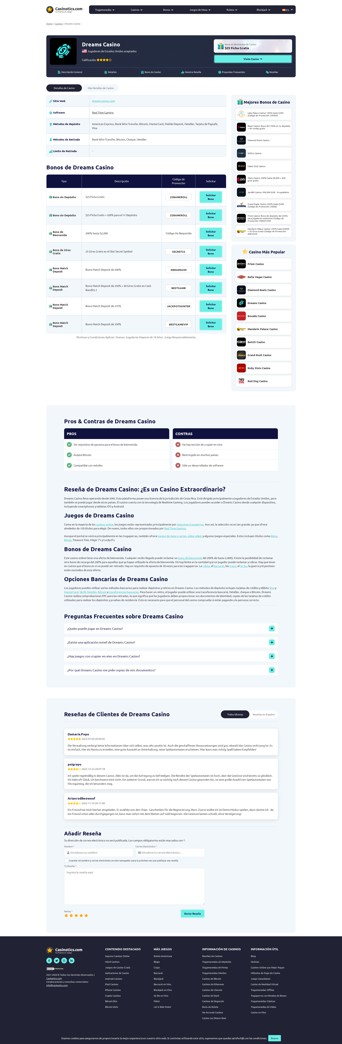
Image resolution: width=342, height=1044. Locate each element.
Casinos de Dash (210, 995)
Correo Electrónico (146, 846)
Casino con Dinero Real (214, 1018)
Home (49, 23)
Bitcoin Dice (111, 1001)
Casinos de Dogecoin (213, 1001)
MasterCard (71, 592)
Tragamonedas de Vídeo (263, 1006)
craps (233, 566)
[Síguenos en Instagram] (64, 960)
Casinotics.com (54, 978)
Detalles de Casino (64, 88)
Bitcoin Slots (111, 1006)
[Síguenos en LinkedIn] (71, 960)
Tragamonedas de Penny (215, 967)
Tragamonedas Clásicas (263, 1001)
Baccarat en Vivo (162, 984)
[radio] (86, 915)
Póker (157, 1001)
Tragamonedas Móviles (214, 972)
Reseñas (274, 71)
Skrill (83, 592)
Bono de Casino (153, 71)
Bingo (67, 540)
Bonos (166, 9)
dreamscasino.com (103, 101)
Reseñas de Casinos (212, 956)
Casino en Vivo (258, 1012)
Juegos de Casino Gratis (117, 967)
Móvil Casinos (112, 961)
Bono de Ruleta (210, 1006)
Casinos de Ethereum (213, 984)
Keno (274, 536)
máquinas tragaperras (190, 524)
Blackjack (262, 9)
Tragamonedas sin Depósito (216, 961)
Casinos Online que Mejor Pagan (267, 967)
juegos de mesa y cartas (172, 536)
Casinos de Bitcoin (211, 978)
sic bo (243, 566)
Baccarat (158, 972)
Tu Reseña (70, 865)
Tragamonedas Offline (262, 989)
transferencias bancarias (124, 592)
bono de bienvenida (190, 558)
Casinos (135, 9)
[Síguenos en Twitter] (56, 960)
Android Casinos (113, 978)
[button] (288, 9)
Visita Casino (251, 58)
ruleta (206, 566)
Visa (271, 587)
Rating (68, 911)
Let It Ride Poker (162, 1006)
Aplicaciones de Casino (117, 972)
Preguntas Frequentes (233, 71)
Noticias (255, 961)
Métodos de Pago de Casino (265, 972)
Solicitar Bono (211, 196)
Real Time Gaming (103, 112)
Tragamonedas (103, 9)
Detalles (112, 71)
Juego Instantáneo (260, 978)
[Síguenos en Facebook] (49, 960)
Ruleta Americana (163, 956)
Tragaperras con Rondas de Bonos (268, 995)
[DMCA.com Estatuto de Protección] (55, 969)
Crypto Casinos (113, 995)
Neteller (92, 592)
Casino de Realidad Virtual (264, 984)
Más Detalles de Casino (101, 88)
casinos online (104, 524)
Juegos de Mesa (198, 9)
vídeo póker (195, 536)
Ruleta (230, 9)
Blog (253, 956)
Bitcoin (102, 592)
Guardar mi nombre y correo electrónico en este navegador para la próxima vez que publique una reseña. (123, 860)
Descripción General (71, 71)
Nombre (69, 846)
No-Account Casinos (212, 1012)
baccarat (219, 566)
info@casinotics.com (57, 985)
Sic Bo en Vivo (161, 995)
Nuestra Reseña (193, 71)
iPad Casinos (111, 984)
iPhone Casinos (113, 989)
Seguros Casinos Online (117, 956)
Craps (157, 967)
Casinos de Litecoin (212, 989)
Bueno (274, 1038)
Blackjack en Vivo (163, 989)
